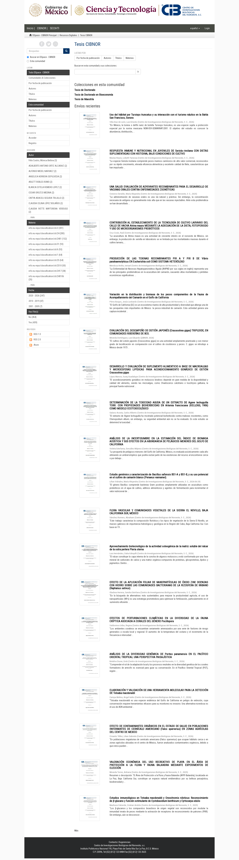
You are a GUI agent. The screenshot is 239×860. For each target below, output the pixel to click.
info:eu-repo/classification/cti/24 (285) (47, 233)
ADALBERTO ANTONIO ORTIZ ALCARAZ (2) (48, 165)
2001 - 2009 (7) (35, 306)
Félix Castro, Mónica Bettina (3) (43, 160)
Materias (33, 99)
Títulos (32, 94)
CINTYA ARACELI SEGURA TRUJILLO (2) (46, 198)
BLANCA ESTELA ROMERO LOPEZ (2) (45, 187)
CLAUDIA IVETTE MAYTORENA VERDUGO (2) (48, 210)
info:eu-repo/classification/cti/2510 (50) (47, 265)
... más (32, 217)
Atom (36, 345)
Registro (32, 143)
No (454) (32, 317)
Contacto (113, 842)
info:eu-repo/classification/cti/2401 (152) (48, 238)
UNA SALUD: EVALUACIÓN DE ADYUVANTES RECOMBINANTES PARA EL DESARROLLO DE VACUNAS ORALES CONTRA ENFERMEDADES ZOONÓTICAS (159, 188)
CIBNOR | (42, 28)
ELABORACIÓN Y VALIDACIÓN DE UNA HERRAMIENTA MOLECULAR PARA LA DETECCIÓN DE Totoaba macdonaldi (159, 691)
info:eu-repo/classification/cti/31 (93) (46, 244)
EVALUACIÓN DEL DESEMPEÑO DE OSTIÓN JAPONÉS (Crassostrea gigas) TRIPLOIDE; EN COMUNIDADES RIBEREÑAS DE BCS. (159, 332)
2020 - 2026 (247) (37, 295)
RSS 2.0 (37, 339)
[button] (195, 28)
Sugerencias (124, 842)
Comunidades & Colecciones (42, 78)
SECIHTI (54, 28)
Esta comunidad (37, 61)
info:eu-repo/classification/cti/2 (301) (46, 228)
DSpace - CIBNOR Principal (45, 35)
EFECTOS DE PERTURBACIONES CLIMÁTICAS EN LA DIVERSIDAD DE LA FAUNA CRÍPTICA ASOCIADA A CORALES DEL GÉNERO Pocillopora (159, 619)
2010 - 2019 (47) (36, 301)
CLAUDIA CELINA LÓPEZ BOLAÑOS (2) (46, 203)
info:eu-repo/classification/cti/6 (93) (45, 249)
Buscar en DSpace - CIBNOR (42, 57)
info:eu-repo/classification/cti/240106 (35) (46, 278)
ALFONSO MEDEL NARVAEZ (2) (42, 171)
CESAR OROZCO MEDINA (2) (41, 192)
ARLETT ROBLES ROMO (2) (40, 182)
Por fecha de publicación (40, 83)
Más (76, 830)
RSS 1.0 (37, 334)
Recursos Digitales (68, 35)
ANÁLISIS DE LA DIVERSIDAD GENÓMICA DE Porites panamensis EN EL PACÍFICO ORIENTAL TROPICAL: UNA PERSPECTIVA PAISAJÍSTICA (159, 655)
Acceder (32, 138)
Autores (32, 88)
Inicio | (31, 28)
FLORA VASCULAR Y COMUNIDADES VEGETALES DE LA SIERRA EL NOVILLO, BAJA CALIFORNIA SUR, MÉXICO (159, 512)
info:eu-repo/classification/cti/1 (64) (45, 255)
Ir (138, 71)
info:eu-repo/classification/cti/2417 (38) (47, 271)
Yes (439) (33, 322)
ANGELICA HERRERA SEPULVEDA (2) (45, 176)
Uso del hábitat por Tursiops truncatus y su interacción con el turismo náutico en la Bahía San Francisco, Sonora (159, 116)
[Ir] (66, 51)
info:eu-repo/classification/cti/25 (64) (46, 260)
